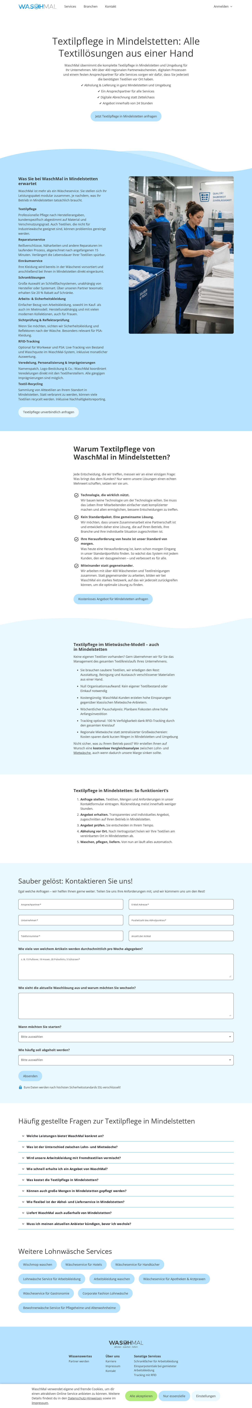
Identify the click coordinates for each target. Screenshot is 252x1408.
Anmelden (221, 6)
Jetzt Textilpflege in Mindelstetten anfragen (126, 116)
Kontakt (110, 6)
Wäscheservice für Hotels (83, 1264)
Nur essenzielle (174, 1396)
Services (70, 6)
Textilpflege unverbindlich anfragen (48, 412)
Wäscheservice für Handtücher (137, 1264)
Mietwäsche (82, 753)
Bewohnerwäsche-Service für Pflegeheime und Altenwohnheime (69, 1308)
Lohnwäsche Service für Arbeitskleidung (52, 1279)
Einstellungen (206, 1396)
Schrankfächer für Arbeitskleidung (156, 1361)
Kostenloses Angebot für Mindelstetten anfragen (113, 599)
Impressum (40, 1403)
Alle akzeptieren (141, 1396)
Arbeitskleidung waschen (112, 1279)
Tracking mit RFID (145, 1375)
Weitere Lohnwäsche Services (65, 1251)
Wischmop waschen (37, 1264)
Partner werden (79, 1361)
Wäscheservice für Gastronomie (46, 1293)
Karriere (111, 1361)
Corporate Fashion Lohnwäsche (105, 1293)
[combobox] (181, 920)
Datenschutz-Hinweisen (85, 1398)
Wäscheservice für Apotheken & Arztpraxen (174, 1279)
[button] (125, 1135)
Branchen (91, 6)
